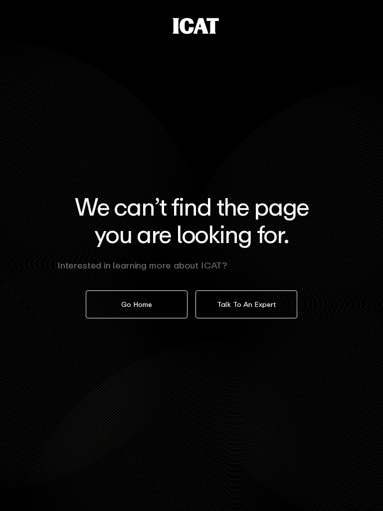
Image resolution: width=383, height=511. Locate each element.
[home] (196, 26)
